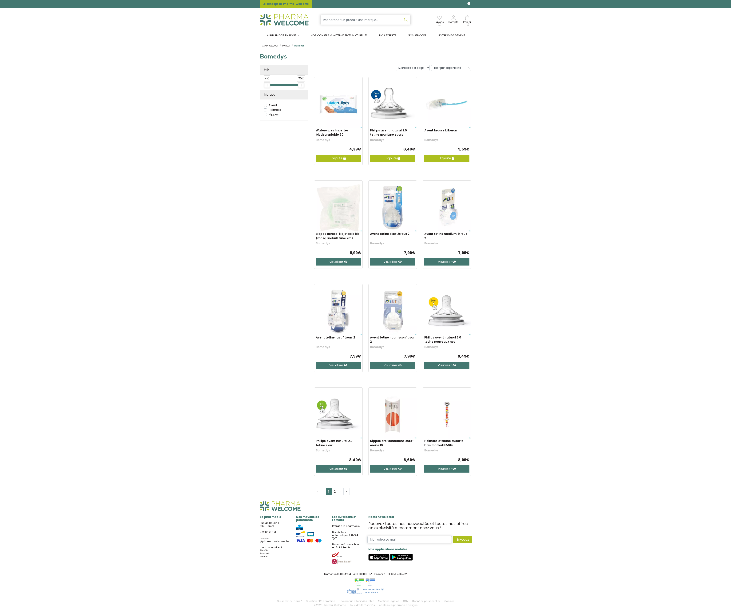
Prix (266, 69)
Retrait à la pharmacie (346, 526)
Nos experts (387, 35)
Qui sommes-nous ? (289, 601)
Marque (286, 45)
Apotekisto (398, 605)
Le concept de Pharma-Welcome (286, 4)
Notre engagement (451, 35)
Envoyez (462, 539)
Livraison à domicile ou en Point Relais (346, 545)
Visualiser (336, 262)
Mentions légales (388, 601)
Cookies (449, 601)
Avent (272, 105)
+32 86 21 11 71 (268, 532)
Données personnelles (426, 601)
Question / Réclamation (320, 601)
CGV (406, 601)
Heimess (274, 110)
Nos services (417, 35)
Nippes (273, 114)
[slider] (267, 85)
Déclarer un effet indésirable (356, 601)
